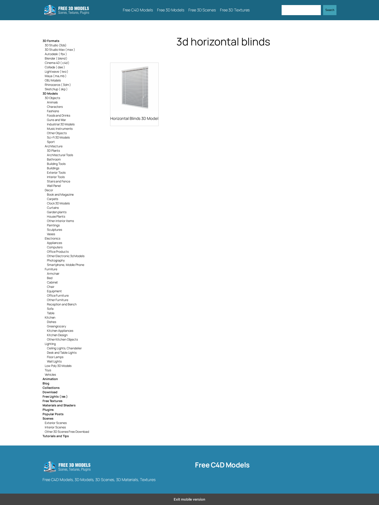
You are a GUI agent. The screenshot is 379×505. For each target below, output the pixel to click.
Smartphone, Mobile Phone (65, 265)
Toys (48, 370)
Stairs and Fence (58, 181)
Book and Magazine (60, 194)
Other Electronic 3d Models (65, 256)
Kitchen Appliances (60, 330)
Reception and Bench (62, 304)
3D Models (50, 93)
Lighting (50, 344)
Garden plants (56, 212)
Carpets (52, 199)
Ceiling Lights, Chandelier (64, 348)
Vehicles (50, 374)
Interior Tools (56, 177)
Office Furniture (57, 295)
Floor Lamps (55, 357)
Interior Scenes (55, 427)
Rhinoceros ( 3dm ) (58, 85)
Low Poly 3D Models (58, 366)
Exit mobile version (189, 499)
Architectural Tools (60, 155)
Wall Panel (54, 186)
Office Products (58, 251)
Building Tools (56, 164)
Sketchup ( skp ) (56, 89)
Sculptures (54, 229)
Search (329, 10)
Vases (51, 234)
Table (50, 313)
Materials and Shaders (59, 405)
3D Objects (52, 98)
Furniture (51, 269)
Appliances (54, 243)
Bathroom (54, 159)
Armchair (53, 273)
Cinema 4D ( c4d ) (57, 63)
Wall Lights (54, 361)
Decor (49, 190)
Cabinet (52, 282)
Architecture (54, 146)
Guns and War (56, 120)
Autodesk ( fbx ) (56, 54)
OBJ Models (53, 80)
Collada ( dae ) (55, 67)
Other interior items (60, 221)
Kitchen (50, 317)
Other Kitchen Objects (62, 339)
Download (50, 392)
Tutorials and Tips (56, 436)
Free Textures (53, 401)
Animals (52, 102)
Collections (51, 388)
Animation (50, 379)
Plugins (48, 410)
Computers (55, 247)
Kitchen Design (57, 335)
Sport (51, 142)
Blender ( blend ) (56, 58)
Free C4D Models (222, 465)
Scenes (48, 418)
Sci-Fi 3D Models (58, 137)
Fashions (53, 111)
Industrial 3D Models (61, 124)
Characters (55, 107)
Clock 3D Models (58, 203)
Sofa (50, 309)
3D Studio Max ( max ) (60, 49)
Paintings (53, 225)
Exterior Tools (56, 172)
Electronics (52, 238)
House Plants (56, 216)
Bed (49, 278)
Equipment (54, 291)
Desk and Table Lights (62, 352)
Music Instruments (60, 128)
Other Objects (57, 133)
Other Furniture (57, 300)
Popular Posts (53, 414)
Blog (46, 383)
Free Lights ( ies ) (55, 396)
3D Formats (51, 41)
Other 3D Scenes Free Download (67, 431)
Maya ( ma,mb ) (55, 76)
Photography (56, 260)
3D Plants (53, 150)
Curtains (53, 208)
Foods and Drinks (58, 115)
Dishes (51, 322)
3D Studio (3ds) (55, 45)
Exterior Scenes (56, 423)
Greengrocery (56, 326)
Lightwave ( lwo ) (56, 71)
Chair (50, 287)
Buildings (53, 168)
